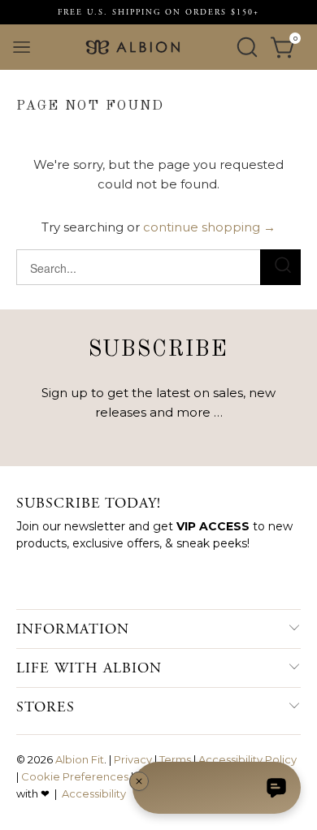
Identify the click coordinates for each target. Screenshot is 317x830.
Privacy (133, 759)
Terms (175, 759)
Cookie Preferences (74, 776)
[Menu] (21, 47)
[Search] (247, 47)
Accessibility (94, 793)
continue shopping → (209, 227)
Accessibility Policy (247, 759)
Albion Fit (79, 759)
